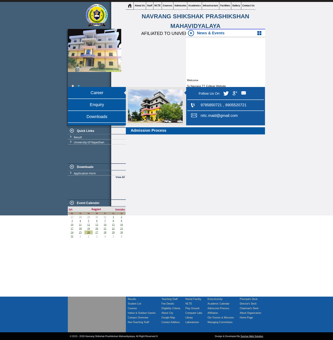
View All (120, 177)
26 (88, 232)
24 (72, 232)
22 (113, 228)
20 (96, 228)
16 (121, 224)
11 (80, 224)
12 (88, 224)
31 (105, 216)
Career (97, 92)
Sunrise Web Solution (251, 336)
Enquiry (97, 104)
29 (88, 216)
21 (105, 228)
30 (96, 216)
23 (121, 228)
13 (96, 224)
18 (80, 228)
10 (72, 224)
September (120, 209)
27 (72, 216)
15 (113, 224)
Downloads (97, 116)
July (71, 209)
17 (72, 228)
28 (80, 216)
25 (80, 232)
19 (88, 228)
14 (105, 224)
